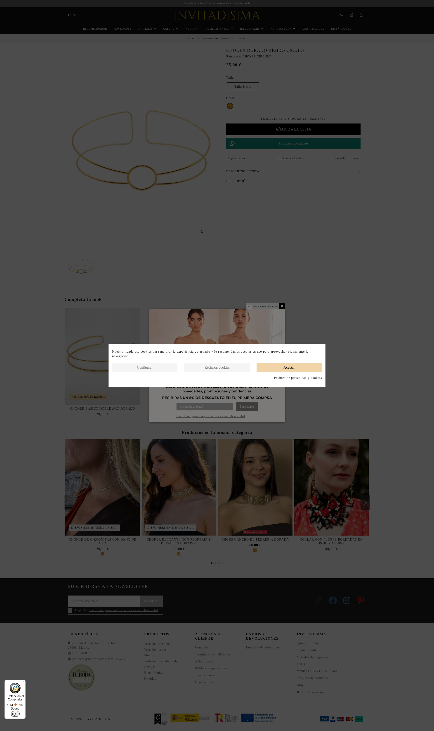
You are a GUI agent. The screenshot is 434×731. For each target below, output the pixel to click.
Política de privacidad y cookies (298, 378)
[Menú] (23, 683)
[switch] (15, 714)
